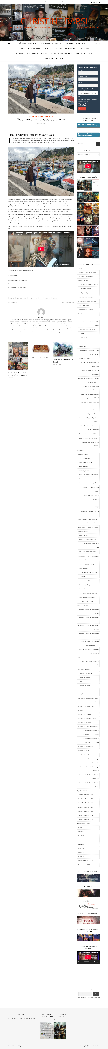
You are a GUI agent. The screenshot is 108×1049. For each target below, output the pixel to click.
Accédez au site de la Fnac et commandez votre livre (87, 134)
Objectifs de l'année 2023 (85, 811)
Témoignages (82, 314)
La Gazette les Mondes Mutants (88, 284)
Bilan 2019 (81, 836)
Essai (78, 657)
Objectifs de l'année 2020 (85, 803)
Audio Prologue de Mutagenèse (88, 483)
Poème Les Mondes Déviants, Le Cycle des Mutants (89, 427)
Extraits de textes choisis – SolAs (87, 438)
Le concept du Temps (84, 685)
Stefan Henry (83, 346)
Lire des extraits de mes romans (89, 97)
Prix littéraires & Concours (85, 297)
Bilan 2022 (81, 848)
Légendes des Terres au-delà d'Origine (90, 444)
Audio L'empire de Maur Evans (88, 564)
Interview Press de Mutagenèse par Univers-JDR (88, 761)
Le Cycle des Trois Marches (51, 43)
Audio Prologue (83, 568)
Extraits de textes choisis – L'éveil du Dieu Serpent (89, 352)
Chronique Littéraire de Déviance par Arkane (88, 611)
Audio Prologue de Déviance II (88, 597)
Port (41, 298)
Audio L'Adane (83, 479)
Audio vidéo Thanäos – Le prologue (91, 505)
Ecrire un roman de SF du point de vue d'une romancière (89, 663)
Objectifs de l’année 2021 (40, 358)
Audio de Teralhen (83, 454)
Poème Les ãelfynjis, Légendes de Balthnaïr (89, 420)
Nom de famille (82, 76)
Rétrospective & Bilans (83, 823)
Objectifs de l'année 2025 (85, 819)
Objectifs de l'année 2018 (85, 794)
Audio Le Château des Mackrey (88, 593)
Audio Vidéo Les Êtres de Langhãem (88, 527)
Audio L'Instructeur (84, 458)
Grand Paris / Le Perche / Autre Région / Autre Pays (86, 89)
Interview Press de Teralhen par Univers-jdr (89, 769)
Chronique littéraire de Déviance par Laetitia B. (88, 627)
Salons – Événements (84, 305)
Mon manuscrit (83, 342)
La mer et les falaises (84, 677)
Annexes (79, 318)
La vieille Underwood (85, 338)
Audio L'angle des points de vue (88, 585)
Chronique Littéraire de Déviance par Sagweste (88, 635)
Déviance (12, 298)
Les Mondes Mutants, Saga (76, 43)
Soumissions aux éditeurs (85, 309)
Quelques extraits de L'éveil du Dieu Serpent (90, 372)
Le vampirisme (82, 690)
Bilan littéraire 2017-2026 (85, 860)
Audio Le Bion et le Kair (85, 462)
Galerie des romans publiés (38, 2)
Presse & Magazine (83, 280)
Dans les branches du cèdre (87, 329)
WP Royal (19, 1046)
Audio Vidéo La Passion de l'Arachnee (91, 497)
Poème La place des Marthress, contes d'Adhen (89, 404)
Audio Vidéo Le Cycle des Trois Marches (90, 513)
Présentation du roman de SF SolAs (90, 545)
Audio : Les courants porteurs (87, 539)
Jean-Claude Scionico (21, 298)
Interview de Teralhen (84, 755)
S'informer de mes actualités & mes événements (87, 100)
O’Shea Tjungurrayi (84, 358)
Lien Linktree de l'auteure (85, 276)
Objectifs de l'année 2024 (85, 815)
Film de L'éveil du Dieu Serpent (88, 572)
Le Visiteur (82, 576)
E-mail (80, 82)
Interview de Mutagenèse (85, 746)
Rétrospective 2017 (84, 865)
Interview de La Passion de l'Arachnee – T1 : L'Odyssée (91, 732)
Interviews (80, 710)
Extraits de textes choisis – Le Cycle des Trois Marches (88, 380)
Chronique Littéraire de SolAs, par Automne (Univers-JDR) (89, 643)
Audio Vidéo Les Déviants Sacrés (87, 519)
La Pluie (80, 681)
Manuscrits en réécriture (54, 58)
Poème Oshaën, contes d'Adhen (88, 434)
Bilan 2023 (81, 852)
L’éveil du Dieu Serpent (27, 43)
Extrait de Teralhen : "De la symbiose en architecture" (91, 388)
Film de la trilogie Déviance (86, 601)
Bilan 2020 (81, 840)
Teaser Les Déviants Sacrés (87, 523)
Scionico (55, 298)
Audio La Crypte (83, 589)
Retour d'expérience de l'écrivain (87, 301)
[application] (88, 957)
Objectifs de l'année (82, 791)
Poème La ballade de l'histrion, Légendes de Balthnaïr (90, 396)
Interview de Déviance (84, 714)
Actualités (33, 116)
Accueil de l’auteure (82, 53)
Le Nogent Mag (83, 293)
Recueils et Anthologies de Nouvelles (55, 53)
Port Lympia (47, 298)
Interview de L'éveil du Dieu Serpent (88, 726)
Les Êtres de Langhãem (53, 48)
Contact (26, 2)
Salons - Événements (45, 116)
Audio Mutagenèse (83, 471)
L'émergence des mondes (85, 673)
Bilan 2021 (81, 844)
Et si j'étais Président (84, 669)
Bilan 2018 (81, 831)
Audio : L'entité (83, 535)
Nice (36, 298)
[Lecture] (79, 962)
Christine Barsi (54, 21)
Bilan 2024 (81, 856)
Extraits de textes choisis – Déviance (91, 323)
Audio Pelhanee (83, 466)
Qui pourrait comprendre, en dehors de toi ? (88, 700)
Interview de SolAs (83, 750)
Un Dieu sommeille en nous (86, 706)
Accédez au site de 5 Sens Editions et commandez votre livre (88, 125)
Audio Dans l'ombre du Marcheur (88, 474)
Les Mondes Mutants (54, 2)
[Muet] (95, 962)
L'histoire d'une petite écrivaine (87, 272)
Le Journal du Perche (85, 288)
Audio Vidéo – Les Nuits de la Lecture (91, 489)
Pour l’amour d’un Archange (27, 53)
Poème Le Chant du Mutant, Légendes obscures (91, 412)
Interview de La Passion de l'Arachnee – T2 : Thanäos (91, 740)
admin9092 (14, 302)
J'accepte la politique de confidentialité (85, 104)
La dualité (82, 333)
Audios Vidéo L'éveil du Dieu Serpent (88, 556)
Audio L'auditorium (84, 560)
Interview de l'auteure (84, 722)
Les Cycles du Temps (84, 694)
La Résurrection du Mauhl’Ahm (77, 48)
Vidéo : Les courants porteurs (87, 551)
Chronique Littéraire (82, 606)
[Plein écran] (97, 962)
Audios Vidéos (81, 450)
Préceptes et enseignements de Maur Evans (89, 364)
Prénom (80, 70)
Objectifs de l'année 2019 (85, 799)
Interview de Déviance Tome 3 (87, 718)
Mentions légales (82, 1046)
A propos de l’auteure (15, 2)
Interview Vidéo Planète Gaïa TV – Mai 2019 (89, 784)
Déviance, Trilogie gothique (30, 48)
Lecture (31, 298)
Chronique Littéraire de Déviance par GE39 (88, 619)
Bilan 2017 (81, 827)
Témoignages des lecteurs (70, 2)
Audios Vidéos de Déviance (86, 581)
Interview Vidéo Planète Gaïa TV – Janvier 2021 (89, 776)
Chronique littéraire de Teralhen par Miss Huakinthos (89, 651)
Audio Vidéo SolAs (83, 531)
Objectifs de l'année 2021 (85, 807)
